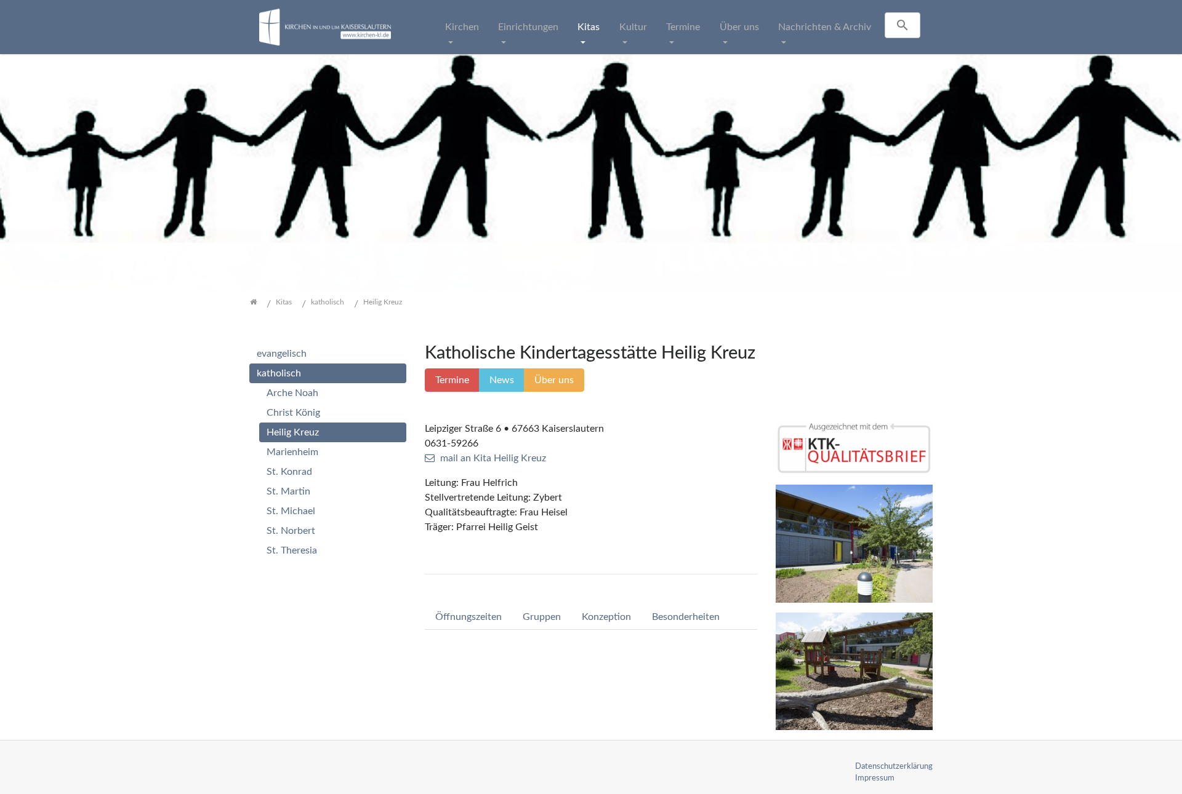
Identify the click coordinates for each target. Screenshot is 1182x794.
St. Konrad (289, 472)
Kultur (633, 27)
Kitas (588, 27)
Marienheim (292, 452)
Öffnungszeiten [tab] (468, 617)
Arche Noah (292, 393)
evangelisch (282, 354)
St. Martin (288, 491)
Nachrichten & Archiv (824, 27)
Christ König (293, 413)
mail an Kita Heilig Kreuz (493, 458)
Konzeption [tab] (606, 617)
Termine (683, 27)
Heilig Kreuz (293, 432)
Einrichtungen (528, 27)
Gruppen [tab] (542, 617)
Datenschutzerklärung (894, 766)
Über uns (739, 27)
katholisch (279, 373)
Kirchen (462, 27)
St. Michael (291, 511)
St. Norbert (291, 531)
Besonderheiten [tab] (686, 617)
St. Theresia (292, 550)
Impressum (875, 778)
